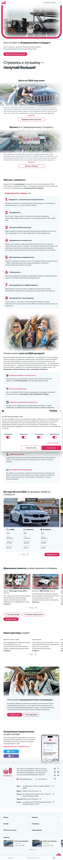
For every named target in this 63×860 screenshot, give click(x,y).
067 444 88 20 (42, 779)
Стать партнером (31, 715)
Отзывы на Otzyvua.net (35, 614)
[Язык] (54, 858)
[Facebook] (55, 775)
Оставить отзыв (11, 619)
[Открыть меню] (59, 2)
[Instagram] (55, 769)
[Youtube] (58, 772)
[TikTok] (58, 769)
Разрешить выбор (31, 447)
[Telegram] (55, 772)
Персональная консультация (15, 54)
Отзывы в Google (13, 614)
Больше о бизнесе (31, 166)
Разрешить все (51, 447)
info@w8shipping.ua (25, 779)
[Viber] (58, 775)
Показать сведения (52, 443)
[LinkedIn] (55, 779)
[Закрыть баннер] (60, 411)
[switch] (24, 437)
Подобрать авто (52, 554)
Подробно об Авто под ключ (31, 119)
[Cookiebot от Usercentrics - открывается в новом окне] (50, 411)
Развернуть (31, 115)
